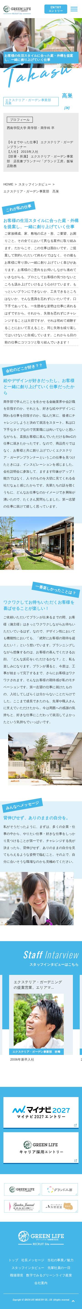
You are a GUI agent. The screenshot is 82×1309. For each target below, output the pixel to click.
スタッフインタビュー (34, 184)
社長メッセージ (32, 1260)
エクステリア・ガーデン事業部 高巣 (31, 191)
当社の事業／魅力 (60, 1260)
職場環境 (16, 1275)
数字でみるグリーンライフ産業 (49, 1275)
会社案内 (40, 1283)
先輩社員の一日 (59, 1268)
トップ (13, 1260)
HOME (8, 184)
